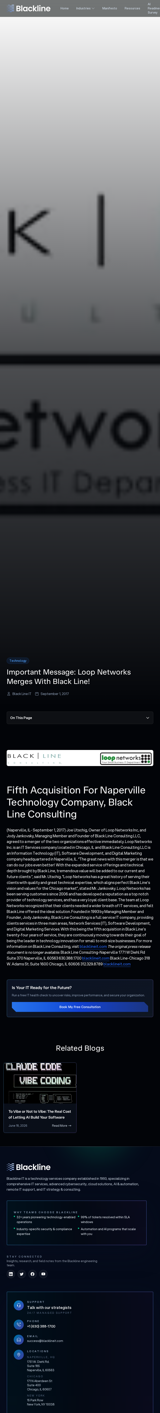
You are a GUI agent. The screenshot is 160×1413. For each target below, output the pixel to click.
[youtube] (43, 1274)
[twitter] (22, 1274)
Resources (132, 8)
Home (64, 8)
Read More (59, 1126)
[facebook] (32, 1274)
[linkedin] (11, 1274)
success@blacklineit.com (45, 1341)
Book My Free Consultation (80, 1007)
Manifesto (109, 8)
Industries (83, 8)
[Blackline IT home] (28, 1167)
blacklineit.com (93, 946)
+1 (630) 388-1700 (41, 1326)
